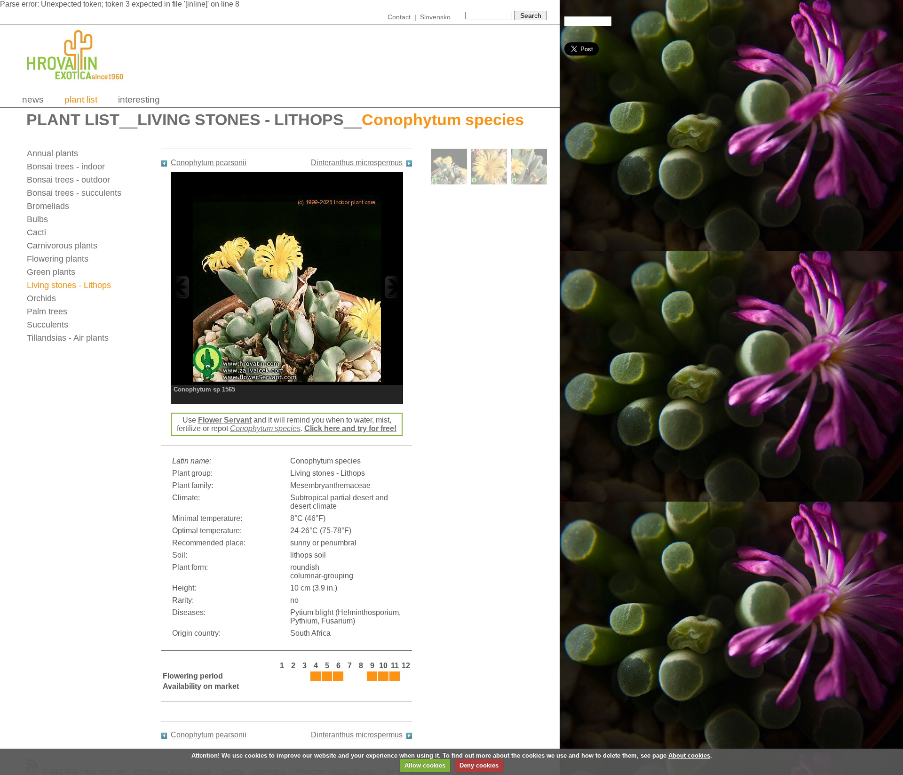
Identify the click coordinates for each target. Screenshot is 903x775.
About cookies (689, 755)
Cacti (36, 232)
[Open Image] (287, 286)
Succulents (47, 324)
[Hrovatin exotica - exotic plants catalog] (83, 86)
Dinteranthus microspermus (357, 163)
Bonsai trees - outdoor (68, 179)
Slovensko (435, 17)
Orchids (41, 298)
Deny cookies (479, 765)
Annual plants (52, 153)
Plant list (80, 99)
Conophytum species (265, 428)
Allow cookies (424, 765)
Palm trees (47, 311)
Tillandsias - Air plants (68, 338)
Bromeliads (48, 206)
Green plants (51, 272)
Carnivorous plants (62, 245)
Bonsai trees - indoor (66, 166)
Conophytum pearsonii (208, 163)
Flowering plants (57, 259)
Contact (399, 17)
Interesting (139, 99)
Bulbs (37, 219)
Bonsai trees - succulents (74, 193)
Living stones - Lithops (240, 119)
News (33, 99)
